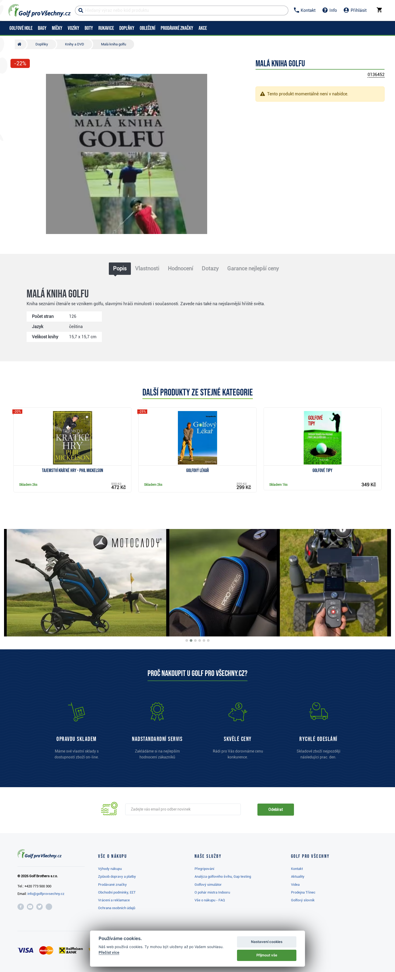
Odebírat (275, 809)
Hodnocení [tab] (180, 268)
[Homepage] (39, 10)
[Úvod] (21, 44)
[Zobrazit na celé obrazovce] (16, 78)
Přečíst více (109, 952)
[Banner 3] (195, 640)
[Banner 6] (208, 640)
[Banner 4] (199, 640)
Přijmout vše (266, 955)
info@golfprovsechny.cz (45, 894)
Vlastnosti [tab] (147, 268)
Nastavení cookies (266, 941)
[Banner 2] (191, 640)
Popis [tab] (120, 268)
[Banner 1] (186, 640)
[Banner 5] (204, 640)
